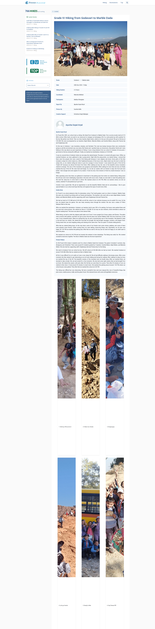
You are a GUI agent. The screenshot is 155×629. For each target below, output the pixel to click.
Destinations (114, 2)
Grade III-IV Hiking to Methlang (35, 48)
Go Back (56, 11)
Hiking (105, 2)
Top (122, 2)
